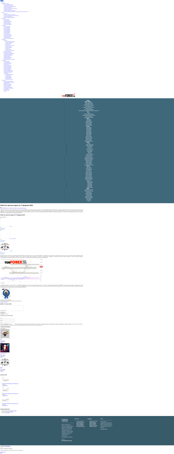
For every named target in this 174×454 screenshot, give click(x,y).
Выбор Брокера (6, 19)
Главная (3, 2)
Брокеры (3, 18)
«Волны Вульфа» (6, 61)
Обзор (1, 342)
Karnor (11, 250)
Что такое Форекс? (79, 421)
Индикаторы (6, 73)
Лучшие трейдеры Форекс (8, 4)
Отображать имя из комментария (6, 315)
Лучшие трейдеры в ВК (8, 7)
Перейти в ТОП (3, 452)
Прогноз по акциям (7, 37)
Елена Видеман (10, 411)
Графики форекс (7, 83)
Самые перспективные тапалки (9, 17)
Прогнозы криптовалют (22, 208)
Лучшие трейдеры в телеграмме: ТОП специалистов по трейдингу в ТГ (16, 11)
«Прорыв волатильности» (8, 70)
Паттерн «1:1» (8, 44)
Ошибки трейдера (7, 56)
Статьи (89, 201)
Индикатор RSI (8, 76)
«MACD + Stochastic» (7, 68)
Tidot (11, 226)
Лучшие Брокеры (7, 20)
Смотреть (2, 229)
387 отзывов (3, 340)
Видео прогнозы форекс (8, 87)
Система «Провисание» (8, 67)
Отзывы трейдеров (7, 22)
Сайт (1, 322)
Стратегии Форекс (7, 86)
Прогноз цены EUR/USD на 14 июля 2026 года (10, 383)
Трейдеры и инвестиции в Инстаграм (10, 8)
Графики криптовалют (7, 84)
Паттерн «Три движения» (10, 50)
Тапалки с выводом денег (8, 16)
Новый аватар (2, 312)
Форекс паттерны (92, 424)
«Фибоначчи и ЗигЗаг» (8, 72)
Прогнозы (4, 25)
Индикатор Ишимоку (9, 79)
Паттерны (5, 40)
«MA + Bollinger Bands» (8, 63)
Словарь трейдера (92, 423)
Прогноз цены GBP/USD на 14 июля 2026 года (10, 393)
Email (1, 320)
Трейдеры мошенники (8, 9)
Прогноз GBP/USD (7, 27)
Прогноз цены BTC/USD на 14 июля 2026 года (10, 403)
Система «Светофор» (7, 66)
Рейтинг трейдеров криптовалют (9, 10)
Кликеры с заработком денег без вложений (11, 15)
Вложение (2, 324)
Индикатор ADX (8, 75)
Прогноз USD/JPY (7, 29)
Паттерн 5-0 (8, 48)
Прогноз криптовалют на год (9, 38)
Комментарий (3, 310)
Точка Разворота (13, 238)
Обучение (4, 39)
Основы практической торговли (9, 59)
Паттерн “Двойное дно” (10, 42)
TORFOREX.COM (4, 208)
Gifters (8, 412)
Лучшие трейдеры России (8, 5)
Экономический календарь (8, 81)
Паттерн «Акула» (8, 49)
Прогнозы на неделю (7, 36)
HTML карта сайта (103, 429)
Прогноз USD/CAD (7, 30)
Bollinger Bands (8, 78)
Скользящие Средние (9, 74)
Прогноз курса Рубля (7, 34)
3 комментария (5, 395)
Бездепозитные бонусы (8, 21)
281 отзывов (3, 355)
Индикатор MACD (9, 77)
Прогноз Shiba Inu (14, 208)
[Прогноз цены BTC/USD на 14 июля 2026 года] (5, 402)
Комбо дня (6, 13)
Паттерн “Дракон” (9, 43)
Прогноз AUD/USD (7, 32)
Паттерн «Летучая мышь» (10, 45)
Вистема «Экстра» (7, 62)
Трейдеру (3, 80)
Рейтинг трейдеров (5, 3)
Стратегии (4, 60)
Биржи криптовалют (7, 23)
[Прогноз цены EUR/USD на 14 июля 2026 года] (5, 382)
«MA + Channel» (6, 64)
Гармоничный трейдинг (8, 57)
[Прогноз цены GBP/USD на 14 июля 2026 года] (5, 392)
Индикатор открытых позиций (9, 82)
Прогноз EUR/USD (7, 26)
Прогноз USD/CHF (7, 28)
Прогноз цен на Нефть (8, 35)
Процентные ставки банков (8, 88)
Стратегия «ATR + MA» (7, 65)
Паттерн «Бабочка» (9, 47)
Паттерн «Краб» (8, 46)
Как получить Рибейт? (7, 24)
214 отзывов (3, 369)
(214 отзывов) (2, 252)
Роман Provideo (14, 410)
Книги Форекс (6, 89)
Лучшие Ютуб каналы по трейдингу (10, 6)
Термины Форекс (7, 90)
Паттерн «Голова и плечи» (10, 41)
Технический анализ (7, 51)
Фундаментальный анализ (8, 54)
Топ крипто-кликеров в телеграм (9, 14)
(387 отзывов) (2, 228)
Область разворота (7, 58)
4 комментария (5, 385)
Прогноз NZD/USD (7, 31)
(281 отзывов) (2, 240)
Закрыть (1, 0)
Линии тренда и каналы (8, 52)
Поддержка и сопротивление (9, 53)
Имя (1, 318)
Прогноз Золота (6, 33)
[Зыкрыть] (1, 453)
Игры (3, 12)
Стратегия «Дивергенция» (8, 71)
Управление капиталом (8, 55)
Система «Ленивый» (7, 69)
